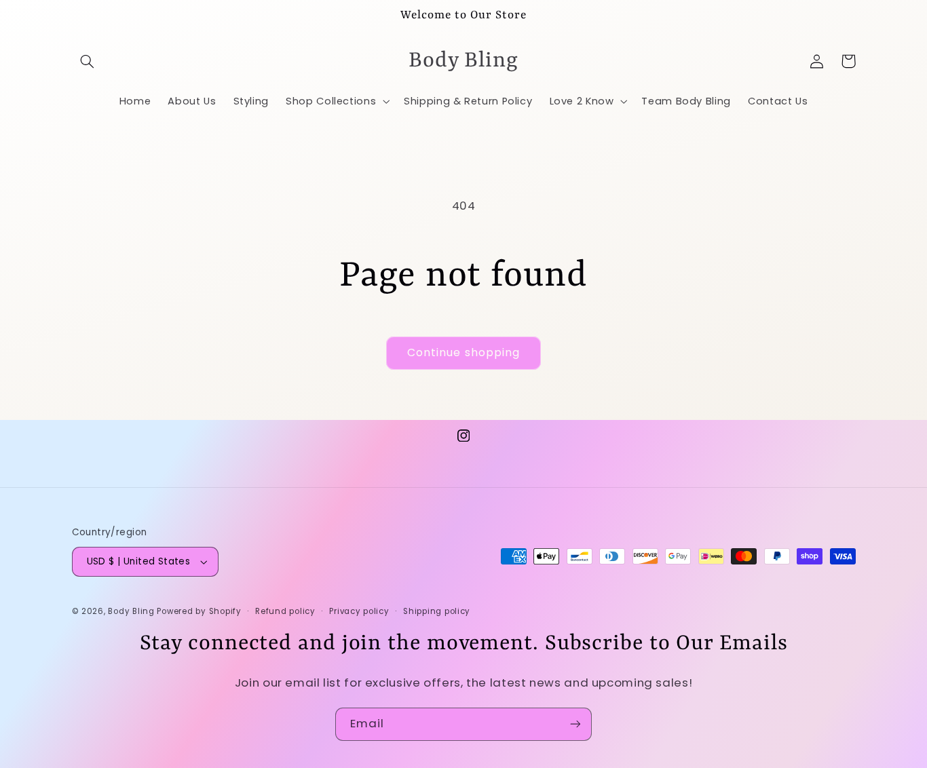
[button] (87, 61)
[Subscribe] (575, 724)
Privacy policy (359, 611)
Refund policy (285, 611)
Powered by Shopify (199, 611)
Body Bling (132, 611)
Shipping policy (436, 611)
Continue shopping (463, 352)
